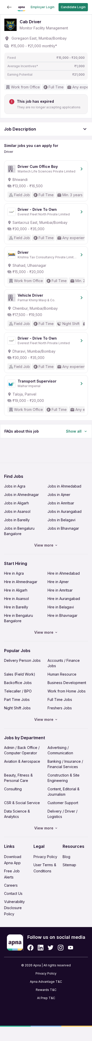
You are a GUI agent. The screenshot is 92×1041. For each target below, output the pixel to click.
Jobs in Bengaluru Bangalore (19, 531)
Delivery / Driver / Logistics (62, 814)
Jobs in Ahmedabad (64, 486)
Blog (66, 856)
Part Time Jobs (17, 699)
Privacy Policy (45, 856)
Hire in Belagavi (61, 607)
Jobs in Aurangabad (65, 511)
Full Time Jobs (60, 699)
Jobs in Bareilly (17, 520)
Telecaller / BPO (18, 691)
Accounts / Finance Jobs (64, 663)
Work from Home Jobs (67, 691)
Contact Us (13, 893)
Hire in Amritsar (60, 590)
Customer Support (63, 803)
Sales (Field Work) (19, 674)
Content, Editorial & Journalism (63, 791)
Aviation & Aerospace (22, 761)
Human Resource (62, 674)
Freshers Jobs (60, 708)
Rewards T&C (46, 990)
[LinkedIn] (40, 948)
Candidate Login (73, 7)
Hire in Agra (14, 573)
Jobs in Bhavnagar (63, 528)
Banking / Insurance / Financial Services (65, 764)
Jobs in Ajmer (59, 494)
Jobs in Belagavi (61, 520)
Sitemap (69, 865)
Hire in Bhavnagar (62, 615)
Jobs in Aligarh (16, 503)
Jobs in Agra (14, 486)
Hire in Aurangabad (64, 598)
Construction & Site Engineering (63, 778)
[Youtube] (70, 948)
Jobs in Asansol (17, 511)
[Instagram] (61, 948)
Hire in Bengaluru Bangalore (18, 618)
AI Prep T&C (46, 998)
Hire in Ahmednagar (20, 582)
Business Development (67, 682)
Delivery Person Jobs (22, 660)
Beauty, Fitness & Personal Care (18, 778)
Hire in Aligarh (15, 590)
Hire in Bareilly (16, 607)
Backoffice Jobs (18, 682)
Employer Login (42, 7)
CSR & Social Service (22, 803)
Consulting (13, 789)
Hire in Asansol (16, 598)
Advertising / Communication (60, 750)
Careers (11, 885)
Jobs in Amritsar (61, 503)
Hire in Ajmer (58, 582)
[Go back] (9, 7)
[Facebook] (30, 947)
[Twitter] (51, 947)
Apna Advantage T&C (46, 982)
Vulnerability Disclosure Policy (14, 907)
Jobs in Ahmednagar (21, 494)
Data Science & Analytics (17, 814)
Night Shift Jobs (17, 708)
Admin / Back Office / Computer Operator (22, 750)
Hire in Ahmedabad (64, 573)
